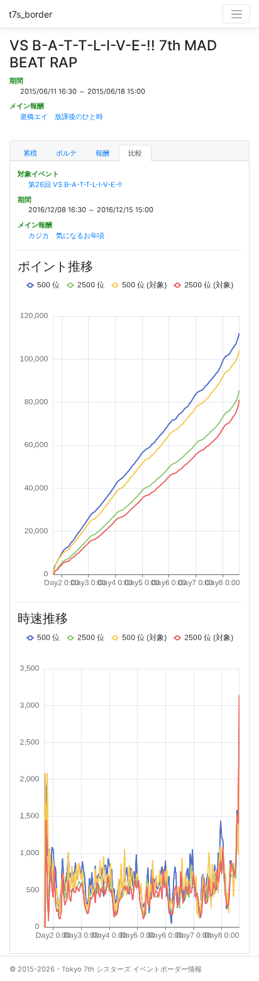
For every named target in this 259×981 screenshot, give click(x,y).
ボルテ (66, 153)
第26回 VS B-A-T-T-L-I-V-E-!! (75, 184)
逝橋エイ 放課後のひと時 (61, 116)
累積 (30, 153)
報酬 (102, 153)
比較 (135, 153)
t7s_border (30, 14)
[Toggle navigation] (236, 13)
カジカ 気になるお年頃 (66, 235)
